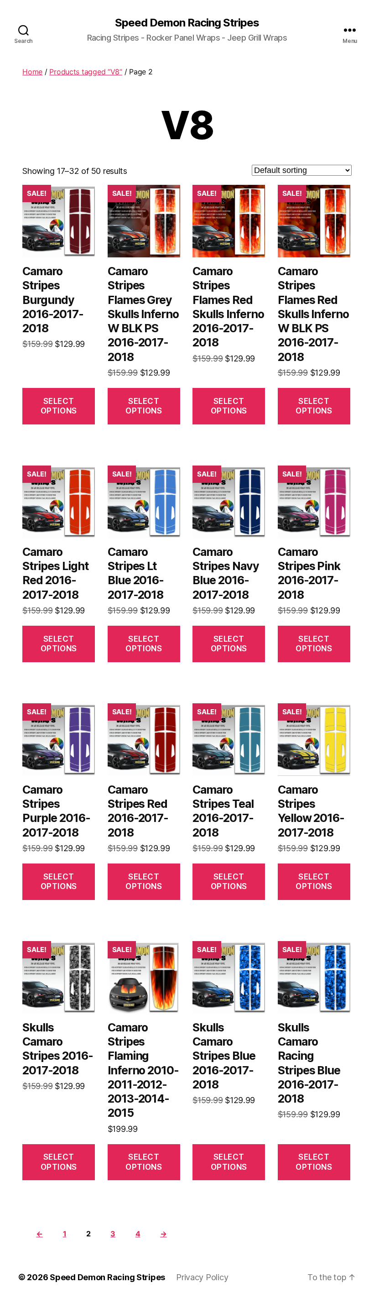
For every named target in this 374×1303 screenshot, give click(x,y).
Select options (59, 406)
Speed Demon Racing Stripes (187, 22)
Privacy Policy (202, 1277)
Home (32, 71)
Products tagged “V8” (85, 71)
